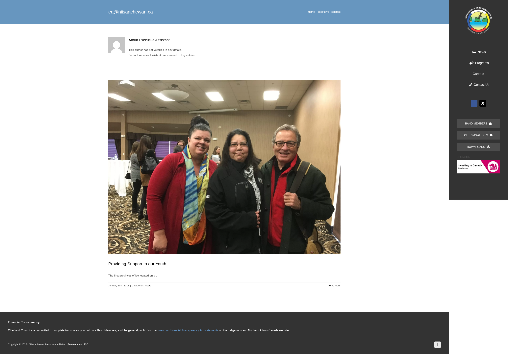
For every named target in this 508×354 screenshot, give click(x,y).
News (148, 285)
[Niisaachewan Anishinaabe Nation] (478, 8)
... (157, 275)
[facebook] (474, 103)
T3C (86, 344)
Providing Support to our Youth (137, 263)
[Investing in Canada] (478, 161)
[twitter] (482, 103)
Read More (334, 285)
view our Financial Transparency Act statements (188, 330)
